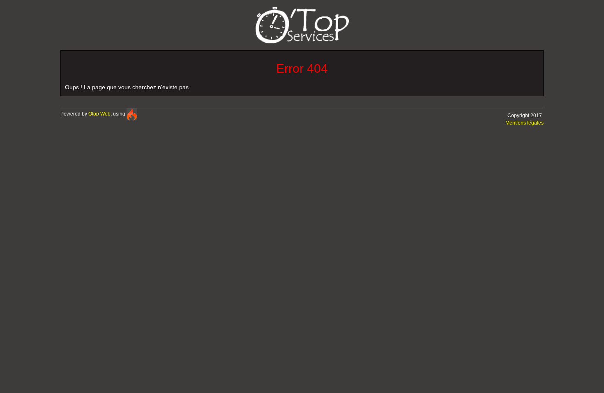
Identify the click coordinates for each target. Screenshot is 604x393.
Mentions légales (524, 123)
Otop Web (99, 114)
